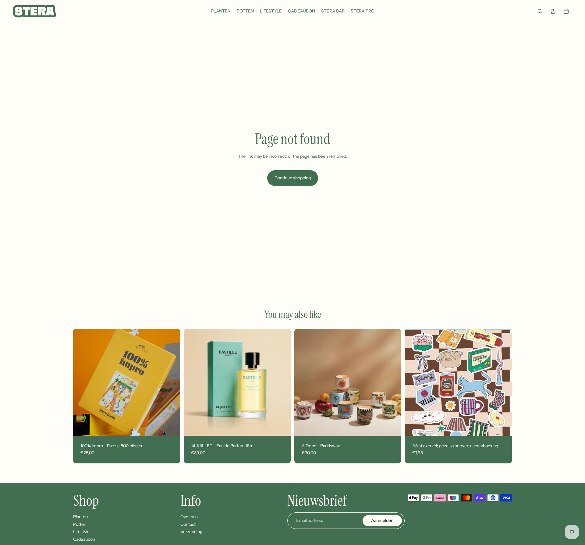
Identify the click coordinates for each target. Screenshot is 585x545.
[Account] (552, 11)
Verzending (191, 531)
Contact (188, 524)
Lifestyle (81, 531)
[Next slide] (171, 382)
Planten (80, 516)
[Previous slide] (82, 382)
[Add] (170, 426)
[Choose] (391, 426)
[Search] (540, 11)
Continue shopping (293, 178)
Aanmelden (382, 520)
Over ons (189, 516)
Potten (79, 524)
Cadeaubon (84, 539)
